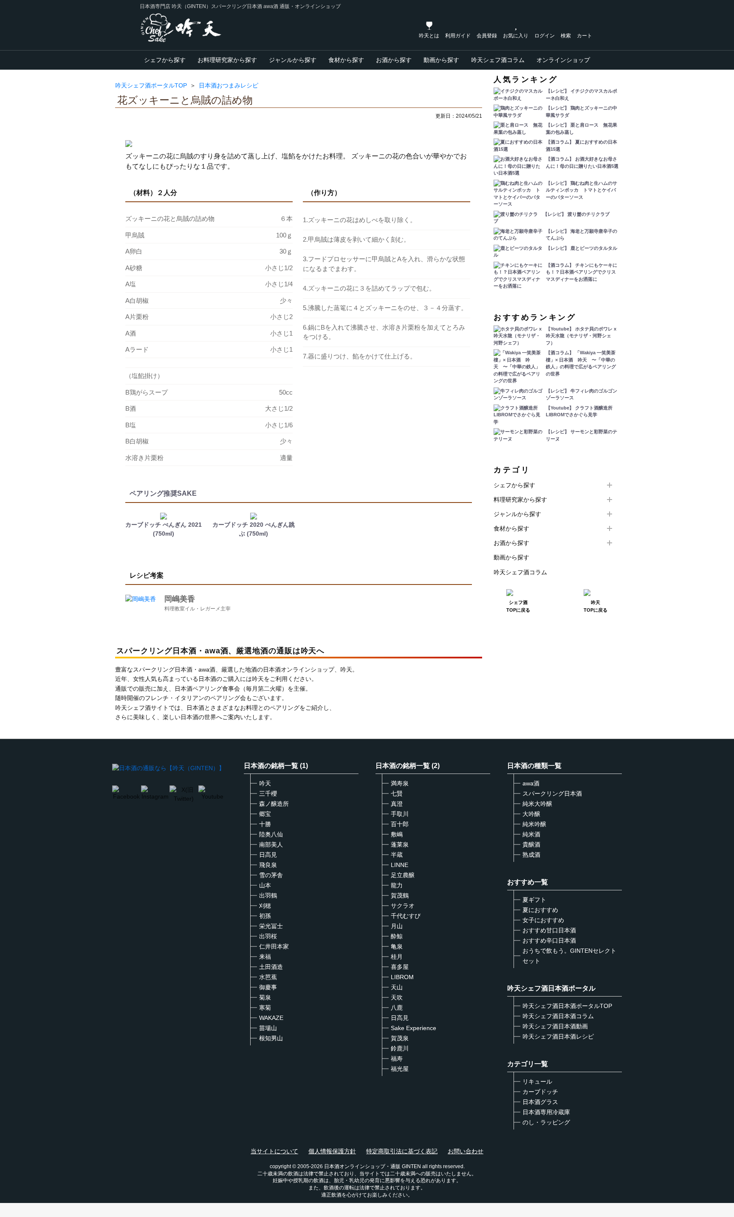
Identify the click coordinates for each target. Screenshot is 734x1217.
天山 (397, 987)
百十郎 (400, 824)
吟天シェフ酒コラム (498, 59)
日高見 (268, 854)
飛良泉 (268, 864)
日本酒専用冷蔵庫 (546, 1112)
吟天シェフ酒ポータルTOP (151, 85)
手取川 (400, 813)
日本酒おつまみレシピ (228, 85)
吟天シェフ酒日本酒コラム (558, 1016)
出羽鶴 (268, 895)
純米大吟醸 (537, 803)
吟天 (265, 783)
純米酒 (531, 834)
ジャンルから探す (292, 59)
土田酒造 (271, 966)
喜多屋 (400, 966)
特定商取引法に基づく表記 (402, 1151)
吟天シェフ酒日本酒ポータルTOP (567, 1005)
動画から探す (441, 59)
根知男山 (271, 1038)
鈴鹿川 (400, 1048)
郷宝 (265, 813)
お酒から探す (394, 59)
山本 (265, 885)
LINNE (399, 864)
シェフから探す (165, 59)
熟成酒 (531, 854)
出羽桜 (268, 936)
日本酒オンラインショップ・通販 (362, 1166)
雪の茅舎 (271, 875)
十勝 (265, 824)
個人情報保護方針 (332, 1151)
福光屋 (400, 1068)
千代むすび (406, 915)
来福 (265, 956)
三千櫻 (268, 793)
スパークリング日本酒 (552, 793)
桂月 (397, 956)
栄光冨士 (271, 926)
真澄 (397, 803)
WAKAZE (271, 1017)
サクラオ (403, 905)
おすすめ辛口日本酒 (549, 940)
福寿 (397, 1058)
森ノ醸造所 (274, 803)
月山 (397, 926)
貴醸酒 (531, 844)
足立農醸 (403, 875)
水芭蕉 (268, 977)
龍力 (397, 885)
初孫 (265, 915)
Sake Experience (413, 1028)
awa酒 (530, 783)
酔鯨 (397, 936)
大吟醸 (531, 813)
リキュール (537, 1081)
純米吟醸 (534, 824)
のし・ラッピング (546, 1122)
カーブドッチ (540, 1091)
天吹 (397, 997)
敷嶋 (397, 834)
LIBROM (402, 977)
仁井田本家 (274, 946)
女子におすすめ (543, 920)
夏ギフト (534, 899)
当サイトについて (274, 1151)
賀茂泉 (400, 1038)
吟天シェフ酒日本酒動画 (555, 1026)
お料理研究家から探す (227, 59)
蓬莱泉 (400, 844)
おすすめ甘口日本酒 (549, 930)
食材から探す (346, 59)
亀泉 (397, 946)
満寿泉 (400, 783)
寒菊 (265, 1007)
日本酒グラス (540, 1101)
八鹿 (397, 1007)
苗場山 (268, 1028)
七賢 (397, 793)
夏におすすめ (540, 909)
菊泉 (265, 997)
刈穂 (265, 905)
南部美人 (271, 844)
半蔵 (397, 854)
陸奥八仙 (271, 834)
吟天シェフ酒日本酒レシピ (558, 1036)
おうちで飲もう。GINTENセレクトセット (569, 955)
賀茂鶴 (400, 895)
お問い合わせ (465, 1151)
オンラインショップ (563, 59)
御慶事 (268, 987)
